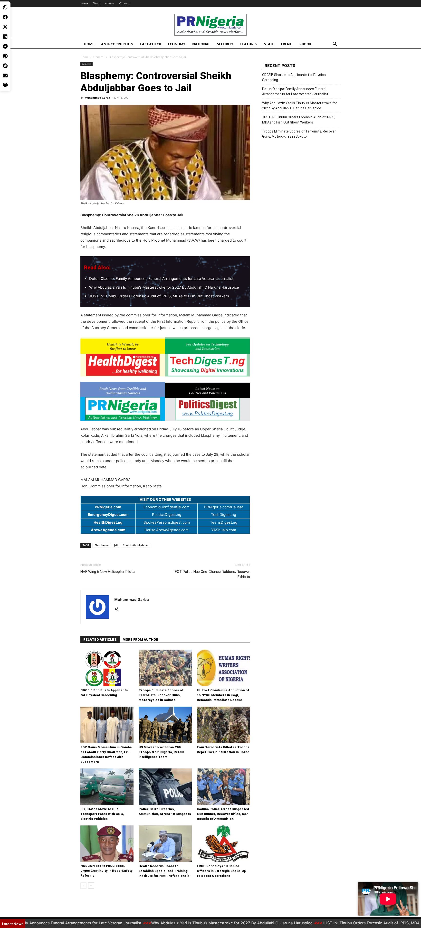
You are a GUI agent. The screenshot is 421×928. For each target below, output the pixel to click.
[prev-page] (83, 885)
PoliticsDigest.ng (166, 514)
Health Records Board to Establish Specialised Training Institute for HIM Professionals (164, 871)
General (98, 57)
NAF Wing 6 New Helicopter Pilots (107, 571)
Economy (176, 44)
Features (248, 44)
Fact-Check (150, 44)
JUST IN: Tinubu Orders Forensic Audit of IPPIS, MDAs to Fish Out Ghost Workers (159, 296)
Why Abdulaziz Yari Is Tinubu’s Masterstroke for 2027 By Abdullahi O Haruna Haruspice (164, 287)
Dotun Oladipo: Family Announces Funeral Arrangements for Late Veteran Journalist (161, 278)
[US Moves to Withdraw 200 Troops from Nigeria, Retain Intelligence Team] (165, 725)
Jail (116, 545)
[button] (335, 44)
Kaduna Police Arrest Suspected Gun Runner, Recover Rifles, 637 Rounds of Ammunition (223, 814)
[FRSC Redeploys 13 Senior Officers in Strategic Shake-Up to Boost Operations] (223, 843)
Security (225, 44)
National (201, 44)
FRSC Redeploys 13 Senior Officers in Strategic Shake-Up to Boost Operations (221, 871)
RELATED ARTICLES (100, 640)
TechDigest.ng (223, 514)
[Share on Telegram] (5, 46)
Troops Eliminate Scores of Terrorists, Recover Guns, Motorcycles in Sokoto (161, 695)
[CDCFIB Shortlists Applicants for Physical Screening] (107, 668)
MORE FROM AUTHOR (140, 640)
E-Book (304, 44)
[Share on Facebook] (5, 17)
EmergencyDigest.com (108, 514)
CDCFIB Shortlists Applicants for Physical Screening (294, 77)
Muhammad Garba (97, 97)
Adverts (110, 3)
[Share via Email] (5, 75)
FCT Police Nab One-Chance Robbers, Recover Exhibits (212, 574)
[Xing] (118, 610)
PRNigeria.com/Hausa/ (223, 507)
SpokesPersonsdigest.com (167, 522)
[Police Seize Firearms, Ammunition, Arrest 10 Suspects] (165, 786)
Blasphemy (102, 545)
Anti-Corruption (117, 44)
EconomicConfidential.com (167, 507)
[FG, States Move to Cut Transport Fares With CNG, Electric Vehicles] (107, 786)
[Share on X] (5, 27)
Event (286, 44)
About (96, 3)
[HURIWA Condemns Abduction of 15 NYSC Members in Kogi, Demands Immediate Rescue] (223, 668)
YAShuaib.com (223, 530)
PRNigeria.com (108, 507)
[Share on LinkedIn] (5, 36)
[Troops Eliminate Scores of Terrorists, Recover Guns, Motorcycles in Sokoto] (165, 668)
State (269, 44)
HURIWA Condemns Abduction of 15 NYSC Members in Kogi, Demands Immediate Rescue (223, 695)
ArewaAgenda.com (108, 530)
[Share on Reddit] (5, 66)
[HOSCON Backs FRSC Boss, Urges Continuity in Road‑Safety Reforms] (107, 843)
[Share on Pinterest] (5, 56)
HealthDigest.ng (108, 522)
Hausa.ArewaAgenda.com (166, 530)
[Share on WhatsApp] (5, 7)
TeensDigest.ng (223, 522)
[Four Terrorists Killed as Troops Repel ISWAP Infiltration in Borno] (223, 725)
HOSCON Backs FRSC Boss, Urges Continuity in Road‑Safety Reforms (106, 870)
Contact (124, 3)
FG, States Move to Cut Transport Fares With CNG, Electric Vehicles (102, 814)
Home (84, 3)
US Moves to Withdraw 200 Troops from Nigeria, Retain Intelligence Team (161, 752)
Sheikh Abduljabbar (135, 545)
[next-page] (91, 885)
